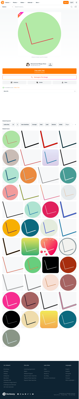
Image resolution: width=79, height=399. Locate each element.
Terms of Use (56, 394)
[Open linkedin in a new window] (23, 394)
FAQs (45, 369)
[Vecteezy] (2, 2)
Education (6, 378)
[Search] (70, 7)
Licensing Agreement (29, 369)
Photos (15, 2)
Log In (70, 2)
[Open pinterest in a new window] (25, 394)
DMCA (25, 371)
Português (67, 373)
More (37, 2)
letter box (6, 124)
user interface (25, 124)
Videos (22, 2)
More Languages (69, 380)
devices (54, 124)
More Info (6, 91)
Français (67, 378)
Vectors (7, 2)
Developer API (7, 380)
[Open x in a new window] (30, 394)
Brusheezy (6, 369)
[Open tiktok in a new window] (28, 394)
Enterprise (6, 376)
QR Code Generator (8, 387)
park (41, 124)
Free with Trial (39, 71)
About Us (46, 373)
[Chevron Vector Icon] (11, 139)
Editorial (30, 2)
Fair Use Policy (70, 394)
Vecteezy (5, 371)
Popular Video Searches (30, 380)
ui (13, 124)
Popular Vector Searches (30, 376)
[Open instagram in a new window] (20, 394)
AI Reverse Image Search (9, 382)
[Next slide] (72, 124)
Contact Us (46, 371)
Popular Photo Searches (30, 378)
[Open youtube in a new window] (32, 394)
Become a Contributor (49, 378)
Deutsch (67, 376)
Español (67, 371)
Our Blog (46, 376)
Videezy (5, 373)
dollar (60, 124)
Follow (49, 65)
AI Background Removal (9, 384)
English (66, 369)
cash (47, 124)
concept (34, 124)
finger (67, 124)
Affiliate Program (28, 373)
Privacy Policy (63, 394)
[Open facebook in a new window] (18, 394)
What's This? (17, 87)
